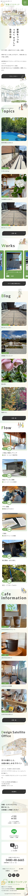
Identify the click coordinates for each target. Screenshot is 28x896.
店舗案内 (8, 870)
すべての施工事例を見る (14, 283)
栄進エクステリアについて (9, 868)
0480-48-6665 (6, 783)
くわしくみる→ (13, 76)
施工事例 (21, 868)
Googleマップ (20, 888)
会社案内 (14, 791)
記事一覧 (14, 233)
